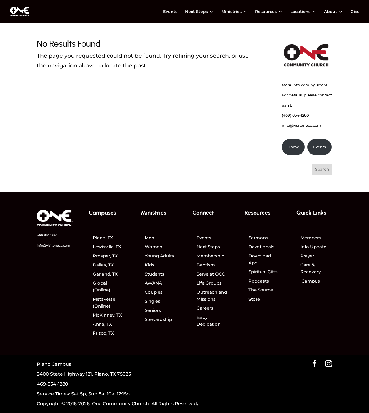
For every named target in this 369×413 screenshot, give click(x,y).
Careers (205, 308)
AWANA (153, 283)
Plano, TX (103, 237)
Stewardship (158, 319)
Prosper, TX (105, 256)
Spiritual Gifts (263, 271)
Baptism (206, 265)
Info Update (313, 246)
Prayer (307, 256)
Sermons (258, 237)
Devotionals (261, 246)
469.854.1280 (47, 235)
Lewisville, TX (107, 246)
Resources (266, 12)
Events (170, 12)
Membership (210, 256)
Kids (149, 265)
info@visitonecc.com (301, 125)
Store (254, 299)
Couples (154, 292)
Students (154, 274)
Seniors (153, 310)
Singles (152, 301)
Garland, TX (105, 274)
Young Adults (159, 256)
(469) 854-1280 (295, 115)
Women (153, 246)
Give (355, 12)
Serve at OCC (211, 274)
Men (149, 237)
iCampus (310, 281)
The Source (260, 290)
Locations (300, 12)
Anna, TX (102, 324)
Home (293, 147)
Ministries (231, 12)
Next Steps (196, 12)
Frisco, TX (103, 333)
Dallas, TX (103, 265)
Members (310, 237)
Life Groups (209, 283)
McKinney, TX (107, 315)
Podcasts (258, 281)
